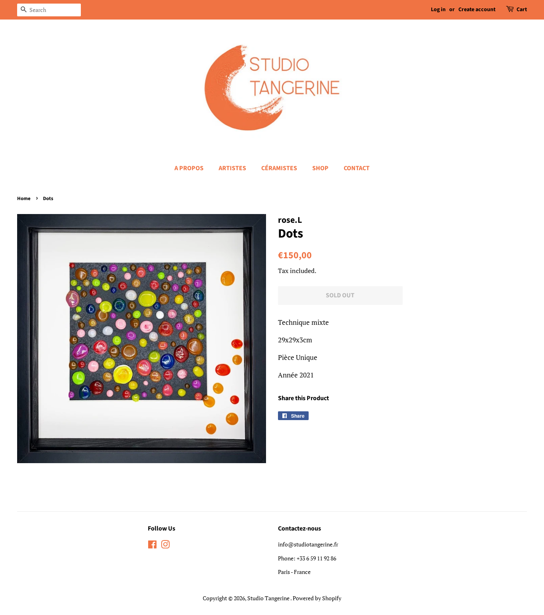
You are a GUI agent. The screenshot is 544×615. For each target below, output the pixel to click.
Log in (438, 10)
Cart (522, 10)
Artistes (232, 168)
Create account (476, 10)
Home (24, 198)
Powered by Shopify (317, 598)
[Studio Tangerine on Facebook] (152, 546)
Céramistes (279, 168)
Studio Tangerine (268, 598)
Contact (357, 168)
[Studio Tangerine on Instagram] (165, 546)
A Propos (189, 168)
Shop (320, 168)
